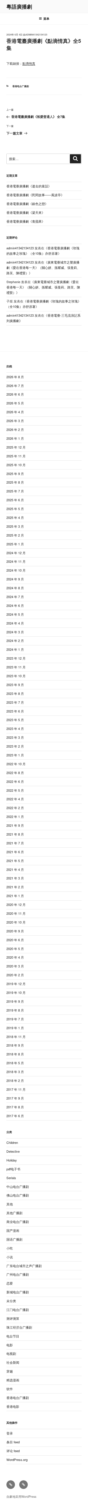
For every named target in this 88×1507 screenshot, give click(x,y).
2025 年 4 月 (15, 517)
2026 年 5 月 (15, 403)
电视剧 (11, 1353)
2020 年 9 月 (15, 931)
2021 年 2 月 (15, 887)
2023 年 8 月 (15, 693)
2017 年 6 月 (15, 1116)
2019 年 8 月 (15, 1010)
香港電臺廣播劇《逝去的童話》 (28, 186)
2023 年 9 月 (15, 684)
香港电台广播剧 (20, 86)
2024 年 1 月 (15, 649)
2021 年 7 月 (15, 843)
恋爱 (9, 1283)
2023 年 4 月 (15, 728)
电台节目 (12, 1336)
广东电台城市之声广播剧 (24, 1265)
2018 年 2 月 (15, 1080)
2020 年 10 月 (16, 922)
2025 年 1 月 (15, 544)
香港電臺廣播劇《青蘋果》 (25, 221)
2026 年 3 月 (15, 420)
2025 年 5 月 (15, 508)
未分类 (11, 1301)
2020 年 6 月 (15, 940)
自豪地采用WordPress (21, 1496)
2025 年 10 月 (16, 465)
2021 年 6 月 (15, 852)
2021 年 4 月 (15, 869)
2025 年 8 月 (15, 482)
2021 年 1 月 (15, 895)
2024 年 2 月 (15, 640)
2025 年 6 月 (15, 500)
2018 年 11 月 (16, 1036)
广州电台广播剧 (17, 1274)
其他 (9, 1204)
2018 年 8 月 (15, 1054)
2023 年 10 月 (16, 676)
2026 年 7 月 (15, 385)
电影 (9, 1345)
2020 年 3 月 (15, 966)
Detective (13, 1151)
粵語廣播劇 (19, 6)
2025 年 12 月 (16, 447)
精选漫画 (12, 1380)
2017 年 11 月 (16, 1089)
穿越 (9, 1371)
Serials (11, 1177)
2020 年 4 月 (15, 957)
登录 (9, 1433)
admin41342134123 (36, 34)
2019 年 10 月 (16, 992)
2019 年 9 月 (15, 1001)
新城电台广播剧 (17, 1292)
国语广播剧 (14, 1239)
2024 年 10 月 (16, 570)
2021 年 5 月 (15, 860)
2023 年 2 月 (15, 746)
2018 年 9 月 (15, 1045)
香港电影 (12, 1406)
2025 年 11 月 (16, 456)
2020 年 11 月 (16, 913)
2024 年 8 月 (15, 588)
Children (12, 1142)
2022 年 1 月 (15, 816)
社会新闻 (12, 1362)
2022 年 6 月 (15, 781)
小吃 (9, 1248)
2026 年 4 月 (15, 412)
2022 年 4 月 (15, 799)
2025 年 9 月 (15, 473)
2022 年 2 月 (15, 807)
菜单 (46, 18)
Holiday (11, 1160)
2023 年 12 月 (16, 658)
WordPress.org (17, 1459)
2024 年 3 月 (15, 632)
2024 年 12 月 (16, 553)
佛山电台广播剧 (17, 1195)
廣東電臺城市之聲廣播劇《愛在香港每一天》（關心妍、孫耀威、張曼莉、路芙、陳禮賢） (43, 267)
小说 (9, 1257)
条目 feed (13, 1442)
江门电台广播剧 (17, 1309)
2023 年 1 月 (15, 755)
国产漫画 (12, 1230)
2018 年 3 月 (15, 1071)
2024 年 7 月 (15, 596)
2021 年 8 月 (15, 834)
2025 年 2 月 (15, 535)
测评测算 (12, 1318)
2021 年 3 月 (15, 878)
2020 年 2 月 (15, 975)
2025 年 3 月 (15, 526)
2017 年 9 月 (15, 1098)
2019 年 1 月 (15, 1028)
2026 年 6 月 (15, 394)
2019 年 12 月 (16, 983)
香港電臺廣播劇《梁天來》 (25, 212)
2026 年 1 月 (15, 438)
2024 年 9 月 (15, 579)
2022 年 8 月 (15, 772)
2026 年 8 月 (15, 377)
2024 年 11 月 (16, 561)
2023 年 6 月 (15, 711)
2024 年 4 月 (15, 623)
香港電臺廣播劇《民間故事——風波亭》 (35, 195)
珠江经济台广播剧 (19, 1327)
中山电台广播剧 (17, 1186)
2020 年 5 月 (15, 948)
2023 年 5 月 (15, 719)
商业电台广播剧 (17, 1221)
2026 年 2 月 (15, 429)
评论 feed (13, 1450)
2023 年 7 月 (15, 702)
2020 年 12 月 (16, 904)
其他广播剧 (14, 1213)
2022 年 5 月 (15, 790)
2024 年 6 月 (15, 605)
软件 (9, 1389)
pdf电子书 (13, 1169)
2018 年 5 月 (15, 1063)
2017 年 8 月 (15, 1107)
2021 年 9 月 (15, 825)
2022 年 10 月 (16, 764)
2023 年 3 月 (15, 737)
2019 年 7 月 (15, 1019)
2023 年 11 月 (16, 667)
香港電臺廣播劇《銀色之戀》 (27, 203)
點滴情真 (28, 63)
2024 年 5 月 (15, 614)
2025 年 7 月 (15, 491)
